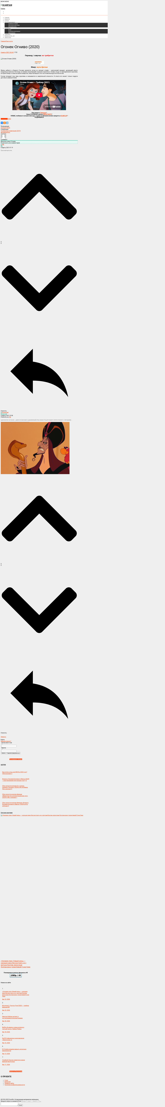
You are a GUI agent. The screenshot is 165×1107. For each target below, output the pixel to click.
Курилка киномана (14, 31)
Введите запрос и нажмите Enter (11, 1101)
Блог (9, 29)
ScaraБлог (8, 28)
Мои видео (11, 33)
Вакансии (8, 1081)
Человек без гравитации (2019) (11, 131)
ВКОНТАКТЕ (48, 114)
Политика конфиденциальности (15, 1085)
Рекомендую (12, 26)
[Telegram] (7, 123)
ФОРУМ (3, 765)
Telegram (43, 112)
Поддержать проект (15, 759)
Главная (7, 17)
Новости (7, 19)
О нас (6, 1080)
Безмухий (4, 414)
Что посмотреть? (10, 22)
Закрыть (3, 737)
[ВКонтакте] (2, 123)
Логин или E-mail (6, 742)
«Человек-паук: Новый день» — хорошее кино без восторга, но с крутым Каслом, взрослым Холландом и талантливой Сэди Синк (15, 964)
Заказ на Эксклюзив (15, 1071)
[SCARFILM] (6, 5)
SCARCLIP (64, 116)
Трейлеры (7, 34)
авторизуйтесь (5, 132)
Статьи (7, 20)
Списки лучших (13, 23)
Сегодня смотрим (14, 25)
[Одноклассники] (4, 123)
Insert (20, 1105)
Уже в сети (8, 37)
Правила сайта (9, 1083)
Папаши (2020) (5, 128)
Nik (2, 146)
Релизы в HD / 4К (10, 36)
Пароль (3, 748)
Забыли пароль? (6, 741)
